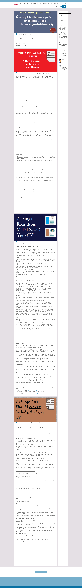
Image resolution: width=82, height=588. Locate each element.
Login (56, 6)
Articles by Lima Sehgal (25, 241)
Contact (65, 3)
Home (21, 3)
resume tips (37, 34)
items (59, 6)
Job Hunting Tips (25, 73)
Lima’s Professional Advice (57, 3)
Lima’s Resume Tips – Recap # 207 (25, 38)
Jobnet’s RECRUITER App (34, 3)
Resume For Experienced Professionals (64, 67)
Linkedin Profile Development (64, 60)
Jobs (40, 3)
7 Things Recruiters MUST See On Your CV (28, 246)
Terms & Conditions (26, 3)
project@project (20, 34)
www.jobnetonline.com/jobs (34, 393)
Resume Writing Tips (29, 34)
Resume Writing (24, 34)
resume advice (34, 34)
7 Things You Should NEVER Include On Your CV (30, 427)
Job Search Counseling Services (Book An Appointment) (64, 53)
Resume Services (46, 3)
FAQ (51, 3)
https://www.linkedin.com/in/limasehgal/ (34, 390)
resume (38, 73)
